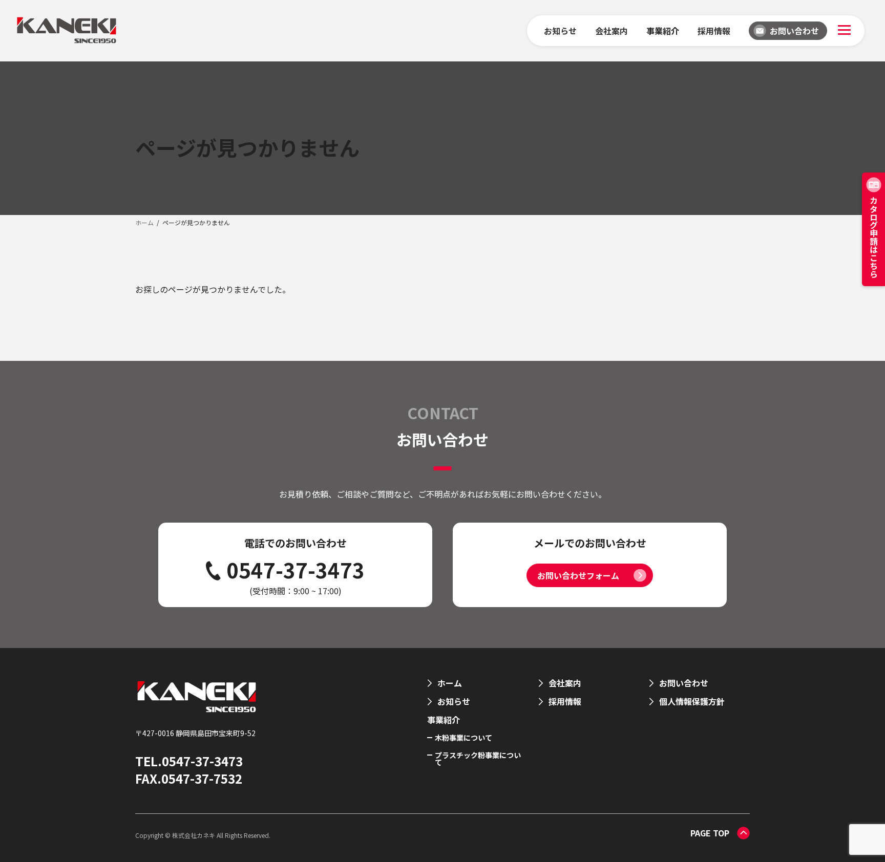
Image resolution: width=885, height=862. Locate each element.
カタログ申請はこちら (874, 237)
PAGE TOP (709, 833)
